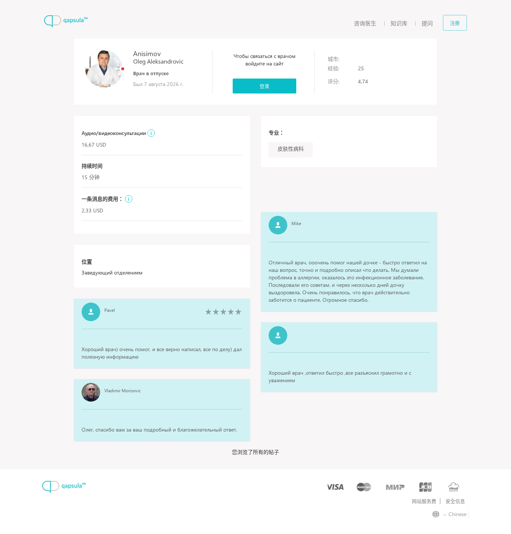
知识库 (399, 23)
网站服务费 (424, 501)
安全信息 (455, 501)
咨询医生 (365, 23)
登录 (264, 86)
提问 (427, 23)
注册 (455, 22)
